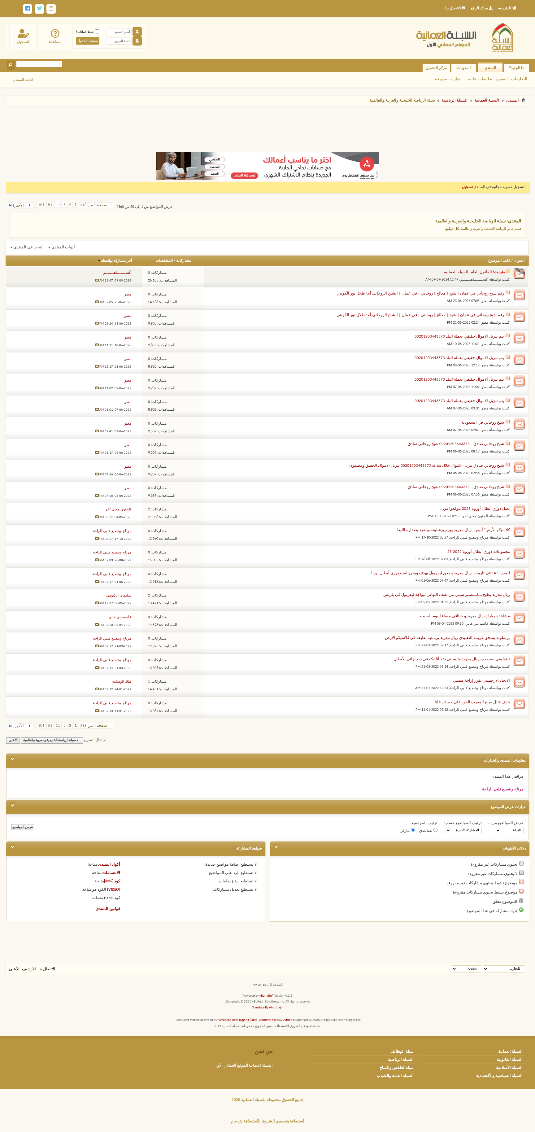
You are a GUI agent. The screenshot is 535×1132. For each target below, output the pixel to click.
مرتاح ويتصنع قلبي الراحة (469, 538)
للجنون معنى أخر (475, 516)
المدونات (464, 68)
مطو (484, 301)
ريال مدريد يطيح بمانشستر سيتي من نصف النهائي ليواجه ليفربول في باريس (446, 595)
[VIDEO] (113, 890)
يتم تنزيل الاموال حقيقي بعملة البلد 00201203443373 (459, 336)
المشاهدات (164, 261)
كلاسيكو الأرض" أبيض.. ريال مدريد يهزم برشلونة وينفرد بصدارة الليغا (453, 530)
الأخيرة (18, 205)
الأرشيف (29, 969)
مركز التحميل (436, 68)
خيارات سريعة (448, 78)
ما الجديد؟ (516, 68)
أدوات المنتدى (63, 247)
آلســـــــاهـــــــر (474, 280)
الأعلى (13, 740)
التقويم (502, 78)
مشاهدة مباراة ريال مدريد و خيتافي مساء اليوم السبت (465, 616)
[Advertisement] (267, 126)
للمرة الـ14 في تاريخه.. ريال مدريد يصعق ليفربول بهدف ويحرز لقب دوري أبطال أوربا (440, 573)
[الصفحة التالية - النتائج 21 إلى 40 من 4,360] (29, 205)
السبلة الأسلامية (509, 1068)
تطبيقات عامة (480, 78)
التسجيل (23, 42)
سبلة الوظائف (402, 1052)
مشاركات (183, 261)
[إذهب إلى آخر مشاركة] (97, 280)
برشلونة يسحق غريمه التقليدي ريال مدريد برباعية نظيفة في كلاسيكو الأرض (447, 638)
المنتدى (490, 68)
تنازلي (405, 831)
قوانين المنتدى (108, 909)
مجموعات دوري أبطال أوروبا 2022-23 (478, 552)
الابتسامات (111, 873)
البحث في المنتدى (29, 247)
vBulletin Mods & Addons (276, 1020)
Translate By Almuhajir (267, 1007)
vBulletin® (266, 996)
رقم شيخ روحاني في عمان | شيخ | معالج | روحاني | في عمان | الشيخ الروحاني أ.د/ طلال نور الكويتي (420, 293)
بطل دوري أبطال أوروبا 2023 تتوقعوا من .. (475, 509)
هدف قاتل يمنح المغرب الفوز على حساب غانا (472, 702)
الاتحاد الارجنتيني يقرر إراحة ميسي (481, 681)
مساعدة (55, 42)
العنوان (519, 261)
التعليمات (519, 78)
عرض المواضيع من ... (506, 823)
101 (41, 205)
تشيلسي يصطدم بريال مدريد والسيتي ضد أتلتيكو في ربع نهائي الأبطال (452, 659)
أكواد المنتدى (109, 865)
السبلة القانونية (510, 1060)
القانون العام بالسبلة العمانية (468, 272)
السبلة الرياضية (455, 100)
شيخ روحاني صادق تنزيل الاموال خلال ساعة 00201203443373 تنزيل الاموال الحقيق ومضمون (426, 466)
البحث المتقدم (23, 79)
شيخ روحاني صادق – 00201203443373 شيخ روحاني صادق (456, 444)
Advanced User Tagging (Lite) (237, 1020)
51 (50, 205)
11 (58, 205)
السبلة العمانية (487, 100)
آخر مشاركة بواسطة (116, 261)
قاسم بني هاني (476, 624)
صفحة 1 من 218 (93, 205)
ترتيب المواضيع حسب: (463, 823)
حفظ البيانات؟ (85, 31)
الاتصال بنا (46, 969)
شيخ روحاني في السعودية (482, 423)
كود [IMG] (112, 881)
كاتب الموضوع (499, 261)
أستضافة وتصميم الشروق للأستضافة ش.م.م (267, 1121)
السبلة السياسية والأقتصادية (499, 1076)
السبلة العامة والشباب (395, 1076)
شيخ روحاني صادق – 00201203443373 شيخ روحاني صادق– (455, 487)
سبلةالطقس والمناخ (397, 1068)
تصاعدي (426, 831)
